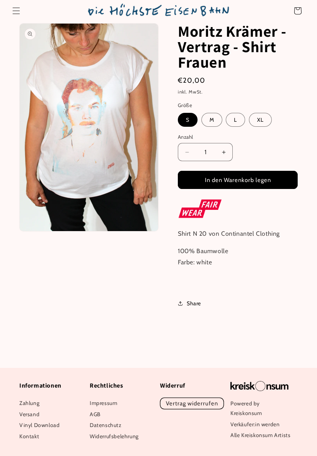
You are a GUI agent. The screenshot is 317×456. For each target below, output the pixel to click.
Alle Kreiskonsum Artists (260, 435)
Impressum (103, 403)
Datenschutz (106, 425)
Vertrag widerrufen (192, 403)
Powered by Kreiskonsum (246, 408)
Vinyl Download (39, 425)
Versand (29, 414)
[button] (16, 10)
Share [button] (194, 303)
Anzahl (185, 137)
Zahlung (29, 403)
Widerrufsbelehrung (114, 436)
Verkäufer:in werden (255, 424)
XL (260, 119)
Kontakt (29, 436)
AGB (95, 414)
